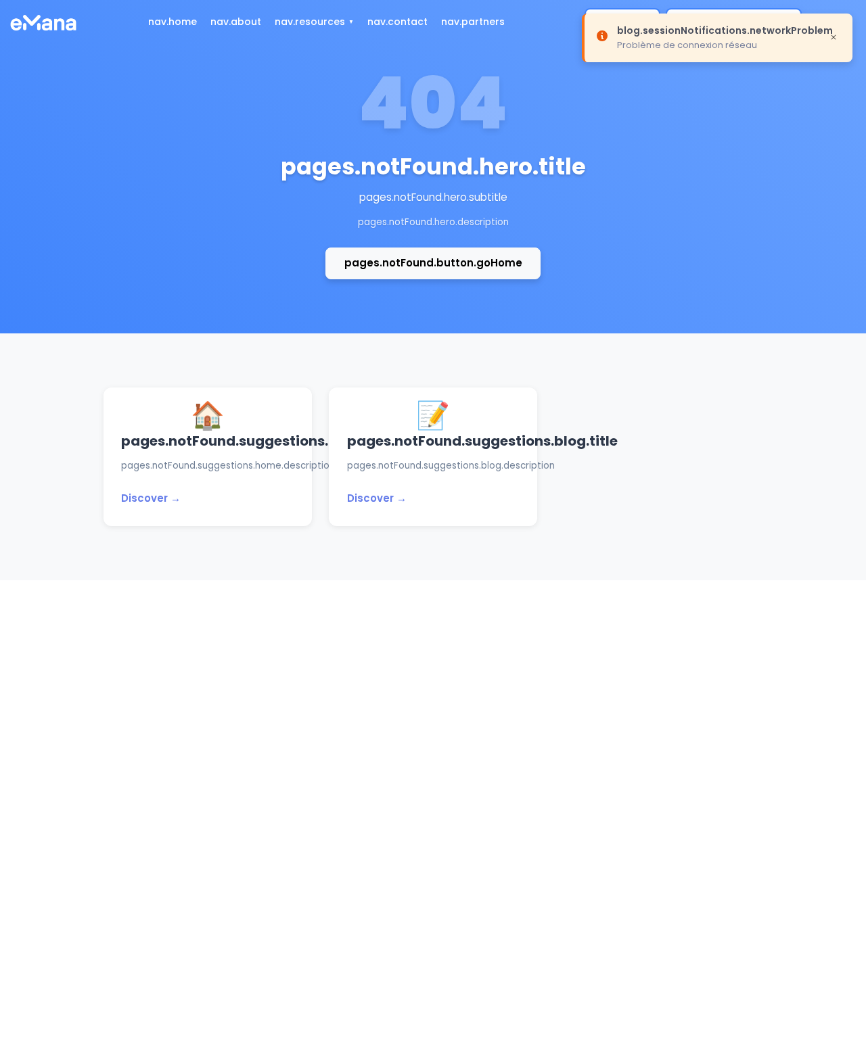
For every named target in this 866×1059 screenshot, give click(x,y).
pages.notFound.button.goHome (433, 263)
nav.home (172, 21)
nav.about (235, 21)
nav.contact (397, 21)
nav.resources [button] (310, 21)
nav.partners (473, 21)
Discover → (151, 498)
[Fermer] (833, 36)
